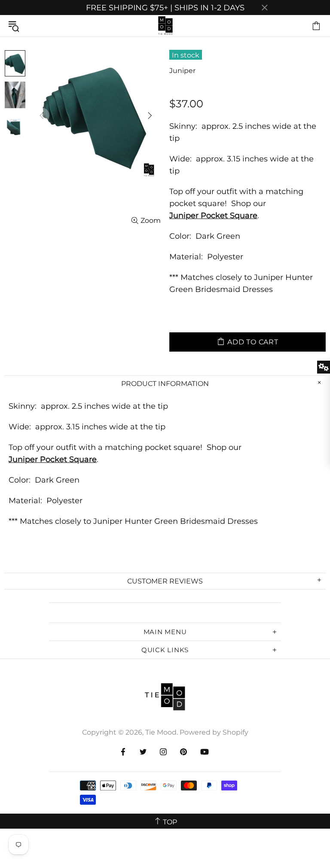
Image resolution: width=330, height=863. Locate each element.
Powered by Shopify (214, 732)
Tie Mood (165, 25)
